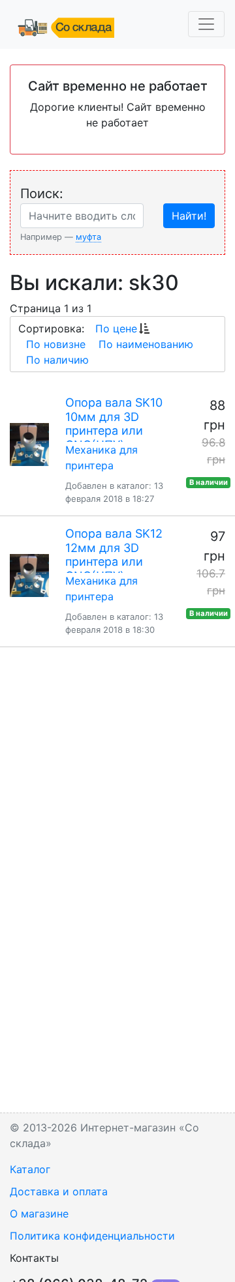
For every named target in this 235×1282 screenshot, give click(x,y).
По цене (116, 328)
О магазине (39, 1213)
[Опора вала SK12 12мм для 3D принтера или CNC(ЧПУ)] (29, 575)
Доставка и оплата (59, 1191)
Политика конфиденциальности (92, 1235)
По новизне (56, 344)
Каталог (30, 1169)
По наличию (57, 359)
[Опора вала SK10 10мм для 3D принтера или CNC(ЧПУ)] (29, 444)
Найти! (189, 215)
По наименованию (146, 344)
